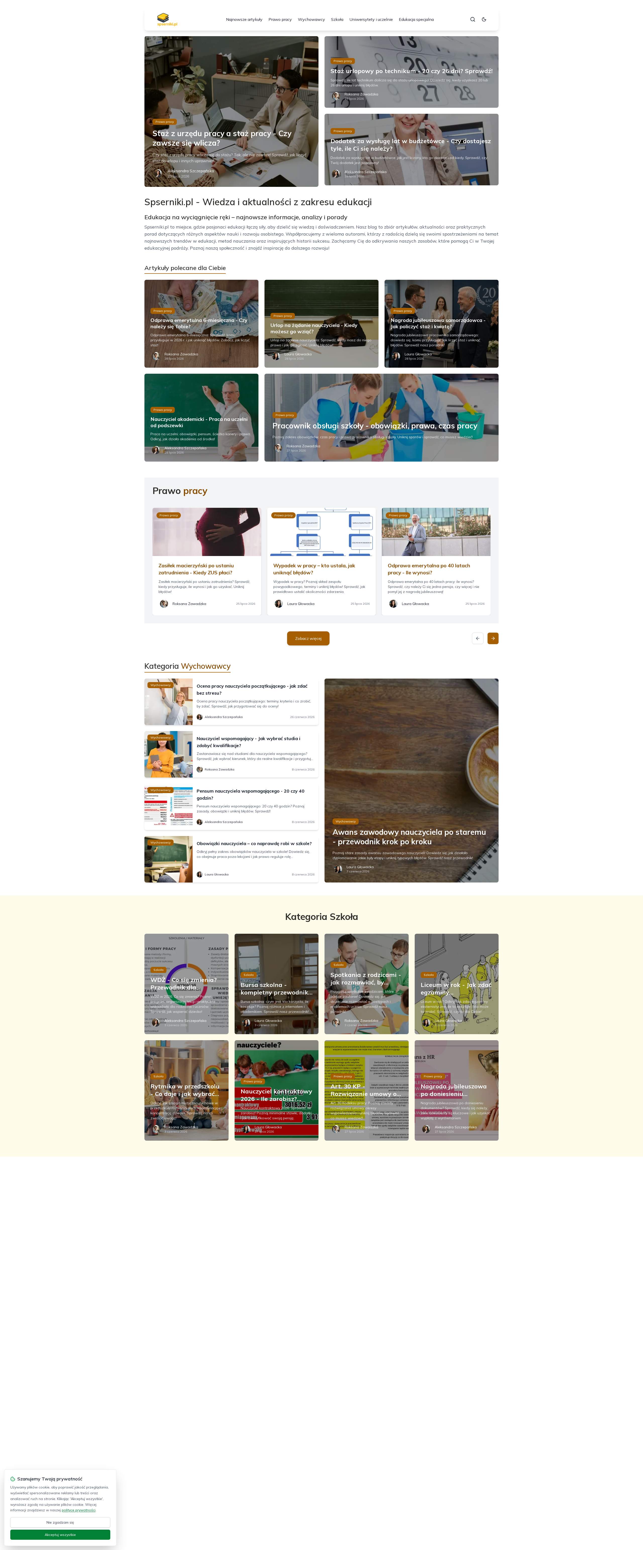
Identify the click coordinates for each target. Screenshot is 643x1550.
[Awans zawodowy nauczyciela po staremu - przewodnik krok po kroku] (412, 780)
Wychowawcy (311, 19)
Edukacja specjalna (416, 19)
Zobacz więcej (308, 638)
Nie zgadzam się (60, 1522)
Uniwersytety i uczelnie (371, 19)
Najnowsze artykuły (244, 19)
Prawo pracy (280, 19)
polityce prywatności (78, 1510)
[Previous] (478, 638)
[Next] (493, 638)
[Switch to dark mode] (484, 19)
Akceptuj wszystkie (60, 1534)
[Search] (472, 19)
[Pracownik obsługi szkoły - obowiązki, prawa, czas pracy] (381, 418)
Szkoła (337, 19)
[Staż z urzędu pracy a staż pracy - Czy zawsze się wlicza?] (231, 111)
